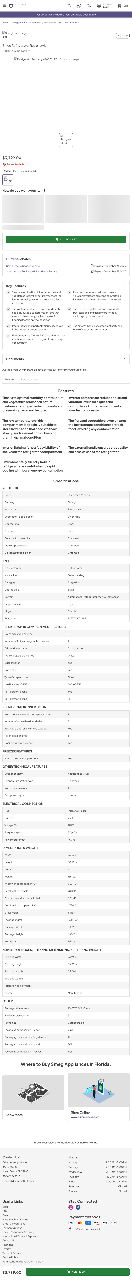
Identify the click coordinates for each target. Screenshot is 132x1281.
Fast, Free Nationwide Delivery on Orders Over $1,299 (66, 14)
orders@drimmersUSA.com (18, 1180)
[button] (66, 140)
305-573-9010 (11, 1176)
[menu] (4, 5)
